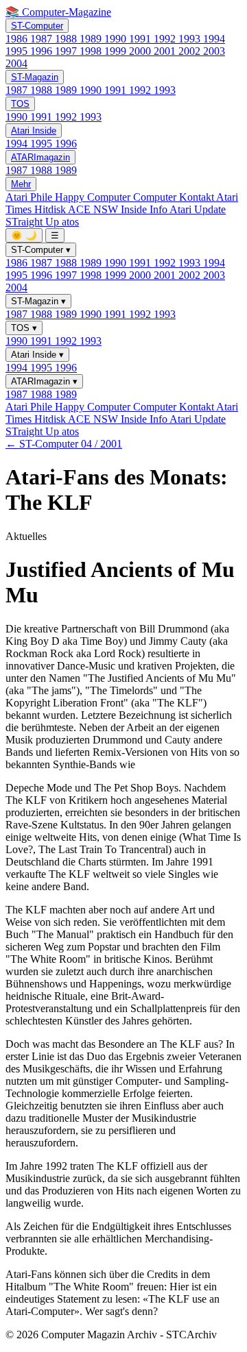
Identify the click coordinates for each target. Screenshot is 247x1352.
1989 (92, 39)
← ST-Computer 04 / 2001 (63, 444)
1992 (166, 39)
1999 (116, 51)
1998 (92, 51)
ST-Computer (37, 26)
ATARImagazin (40, 157)
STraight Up (33, 222)
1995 (17, 51)
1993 (190, 39)
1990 (116, 39)
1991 (141, 39)
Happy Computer (94, 197)
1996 (42, 51)
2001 (166, 51)
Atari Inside (33, 130)
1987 (42, 39)
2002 (190, 51)
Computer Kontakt (174, 197)
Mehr (21, 184)
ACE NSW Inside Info (118, 209)
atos (70, 222)
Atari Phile (30, 197)
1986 (17, 39)
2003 (214, 51)
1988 (67, 39)
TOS (20, 104)
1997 (67, 51)
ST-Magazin (34, 77)
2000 (141, 51)
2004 (16, 63)
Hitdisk (51, 209)
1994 (214, 39)
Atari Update (197, 209)
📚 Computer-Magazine (58, 12)
